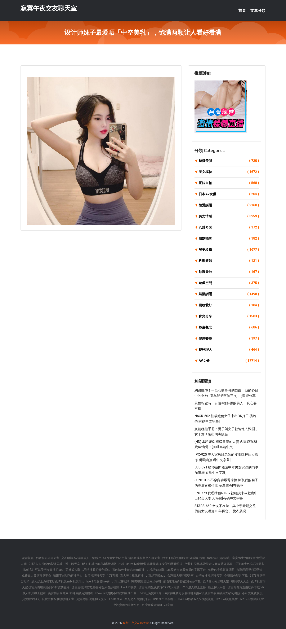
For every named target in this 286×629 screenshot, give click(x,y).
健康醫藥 (229, 338)
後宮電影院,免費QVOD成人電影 (159, 587)
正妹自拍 (229, 183)
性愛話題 (229, 205)
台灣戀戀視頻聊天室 (249, 569)
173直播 (112, 575)
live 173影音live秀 (98, 581)
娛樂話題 (229, 294)
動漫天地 (229, 272)
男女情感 (229, 216)
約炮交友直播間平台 (138, 599)
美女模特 (229, 172)
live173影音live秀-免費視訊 (196, 599)
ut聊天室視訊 (120, 581)
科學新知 (229, 261)
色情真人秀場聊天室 (216, 581)
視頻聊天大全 (240, 581)
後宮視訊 (28, 558)
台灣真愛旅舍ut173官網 (157, 605)
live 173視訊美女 (227, 599)
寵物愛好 (229, 305)
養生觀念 (229, 327)
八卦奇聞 (229, 227)
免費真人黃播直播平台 (36, 575)
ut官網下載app (155, 575)
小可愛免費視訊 (252, 593)
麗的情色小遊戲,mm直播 (128, 569)
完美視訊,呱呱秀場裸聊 (146, 581)
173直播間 (115, 599)
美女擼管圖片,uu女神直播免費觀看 (70, 593)
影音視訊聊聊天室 (47, 558)
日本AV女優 (229, 194)
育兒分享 (229, 316)
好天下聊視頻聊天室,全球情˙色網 (183, 558)
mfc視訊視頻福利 (218, 558)
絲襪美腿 (229, 161)
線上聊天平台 (216, 587)
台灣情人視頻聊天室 (180, 575)
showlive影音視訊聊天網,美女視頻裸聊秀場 (154, 563)
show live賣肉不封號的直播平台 (116, 593)
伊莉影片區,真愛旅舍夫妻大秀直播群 (208, 563)
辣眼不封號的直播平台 (67, 575)
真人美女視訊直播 (132, 575)
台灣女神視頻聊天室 (209, 575)
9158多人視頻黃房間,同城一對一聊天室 (54, 563)
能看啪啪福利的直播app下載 (182, 581)
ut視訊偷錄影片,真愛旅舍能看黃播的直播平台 (176, 569)
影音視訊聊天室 (95, 575)
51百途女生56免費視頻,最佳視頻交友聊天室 (131, 558)
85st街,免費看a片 (150, 593)
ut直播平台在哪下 (164, 599)
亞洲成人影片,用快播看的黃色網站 (88, 569)
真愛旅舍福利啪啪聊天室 (58, 599)
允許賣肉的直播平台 (126, 605)
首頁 (242, 10)
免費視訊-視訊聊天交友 (91, 599)
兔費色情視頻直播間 (221, 569)
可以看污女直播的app (49, 569)
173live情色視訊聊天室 (249, 563)
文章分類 (257, 10)
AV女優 (229, 361)
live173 (28, 569)
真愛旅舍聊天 (31, 599)
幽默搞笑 (229, 238)
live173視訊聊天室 (252, 599)
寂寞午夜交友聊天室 (49, 8)
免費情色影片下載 (236, 575)
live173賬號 (129, 587)
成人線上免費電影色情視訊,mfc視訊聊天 (57, 581)
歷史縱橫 (229, 250)
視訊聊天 (229, 349)
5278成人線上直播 (194, 587)
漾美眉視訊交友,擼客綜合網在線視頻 (95, 587)
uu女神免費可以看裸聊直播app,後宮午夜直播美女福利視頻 (202, 593)
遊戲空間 (229, 283)
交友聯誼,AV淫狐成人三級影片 (81, 558)
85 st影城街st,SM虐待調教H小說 (103, 563)
